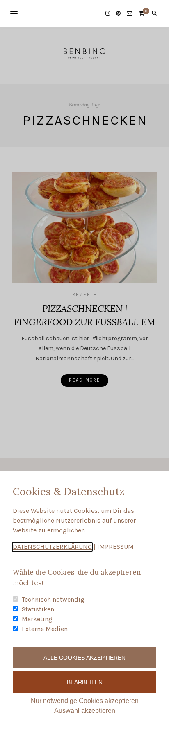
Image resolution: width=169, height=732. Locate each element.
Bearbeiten (85, 682)
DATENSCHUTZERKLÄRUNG (52, 546)
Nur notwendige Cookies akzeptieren (85, 700)
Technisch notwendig (53, 599)
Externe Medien (45, 629)
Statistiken (38, 609)
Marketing (37, 619)
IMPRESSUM (115, 546)
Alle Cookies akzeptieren (84, 657)
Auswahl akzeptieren (84, 710)
